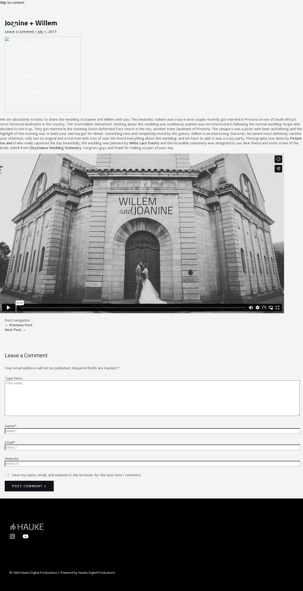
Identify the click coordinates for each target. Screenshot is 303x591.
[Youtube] (25, 537)
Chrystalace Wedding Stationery (55, 147)
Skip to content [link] (12, 2)
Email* (10, 442)
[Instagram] (12, 537)
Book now (30, 91)
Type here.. (14, 378)
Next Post (15, 329)
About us (29, 46)
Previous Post (18, 324)
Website (11, 458)
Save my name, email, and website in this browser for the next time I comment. (76, 474)
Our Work (30, 61)
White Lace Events (144, 143)
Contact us (31, 76)
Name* (10, 425)
